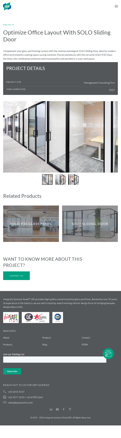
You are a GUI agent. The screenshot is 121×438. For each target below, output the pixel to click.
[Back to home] (7, 6)
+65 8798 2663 (34, 397)
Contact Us (16, 276)
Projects (8, 25)
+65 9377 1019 (16, 397)
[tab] (47, 179)
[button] (116, 6)
